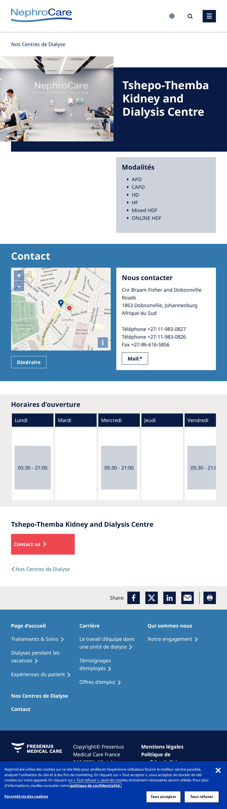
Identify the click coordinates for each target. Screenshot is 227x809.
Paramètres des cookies (26, 796)
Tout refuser (201, 796)
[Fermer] (218, 770)
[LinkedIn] (169, 598)
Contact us (27, 544)
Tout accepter (163, 796)
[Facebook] (133, 598)
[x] (151, 598)
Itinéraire (29, 362)
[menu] (209, 16)
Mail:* (135, 358)
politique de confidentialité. (95, 785)
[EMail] (187, 598)
